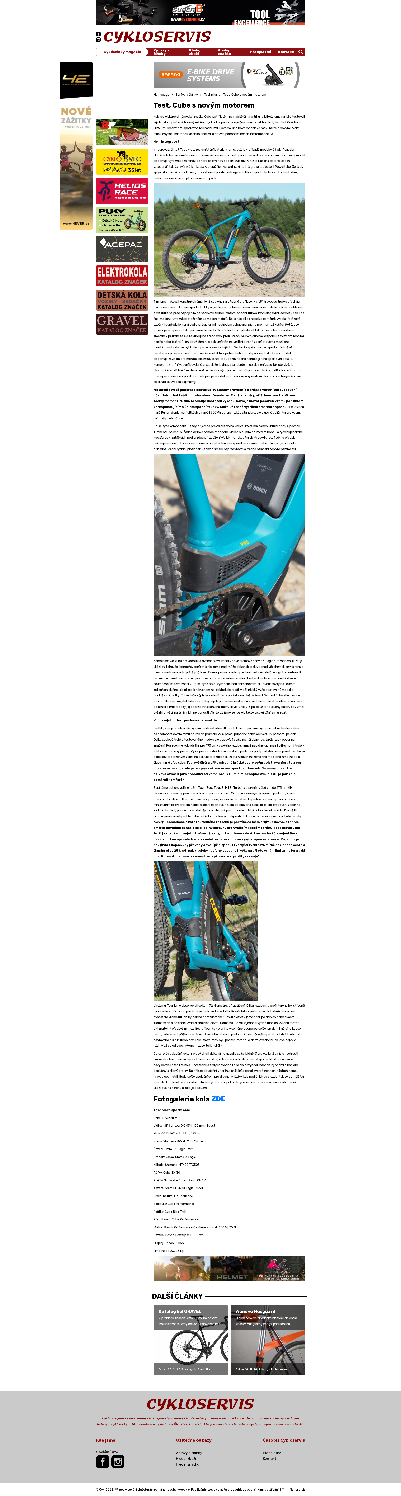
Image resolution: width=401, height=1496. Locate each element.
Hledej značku (224, 52)
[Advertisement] (122, 88)
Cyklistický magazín (122, 52)
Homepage (161, 95)
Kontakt (286, 52)
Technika (210, 95)
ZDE (218, 1099)
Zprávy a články (162, 52)
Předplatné (260, 52)
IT (282, 1489)
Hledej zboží (194, 52)
